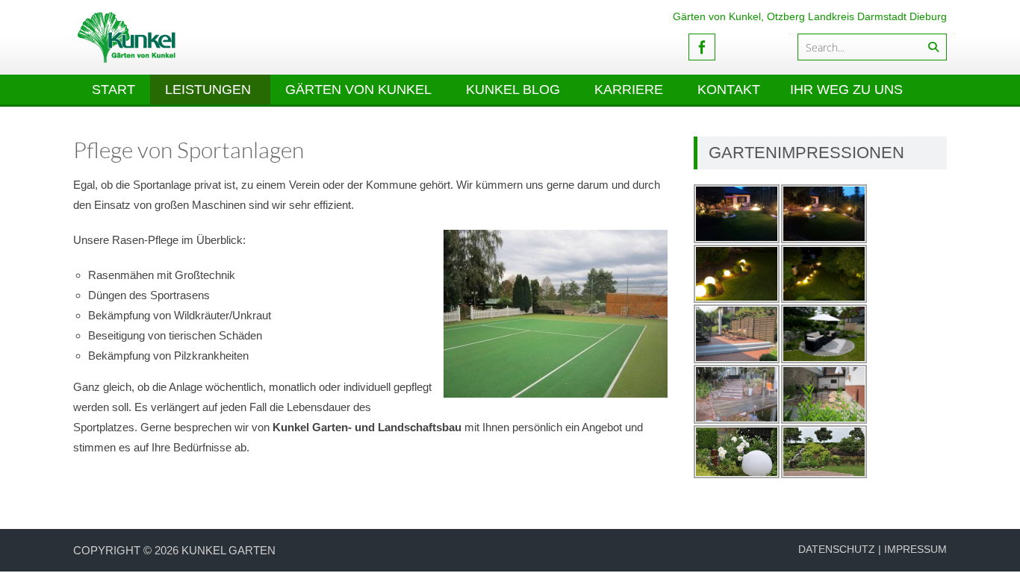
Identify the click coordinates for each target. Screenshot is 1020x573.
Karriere (628, 89)
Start (113, 89)
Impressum (915, 549)
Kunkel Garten (228, 550)
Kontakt (728, 89)
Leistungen (208, 89)
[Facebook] (701, 47)
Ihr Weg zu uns (846, 89)
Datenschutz (836, 549)
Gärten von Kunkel (358, 89)
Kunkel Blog (513, 89)
